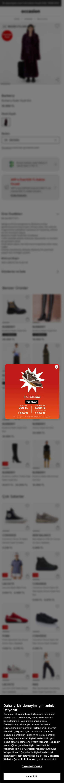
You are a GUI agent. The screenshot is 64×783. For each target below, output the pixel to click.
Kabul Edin (32, 776)
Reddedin (54, 741)
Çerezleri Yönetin (32, 766)
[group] (32, 391)
